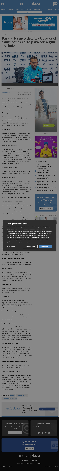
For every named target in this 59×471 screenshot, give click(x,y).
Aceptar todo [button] (45, 246)
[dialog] (29, 235)
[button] (11, 247)
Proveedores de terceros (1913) (20, 233)
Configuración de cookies (13, 242)
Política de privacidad (24, 242)
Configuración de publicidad (13, 241)
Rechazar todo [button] (30, 246)
